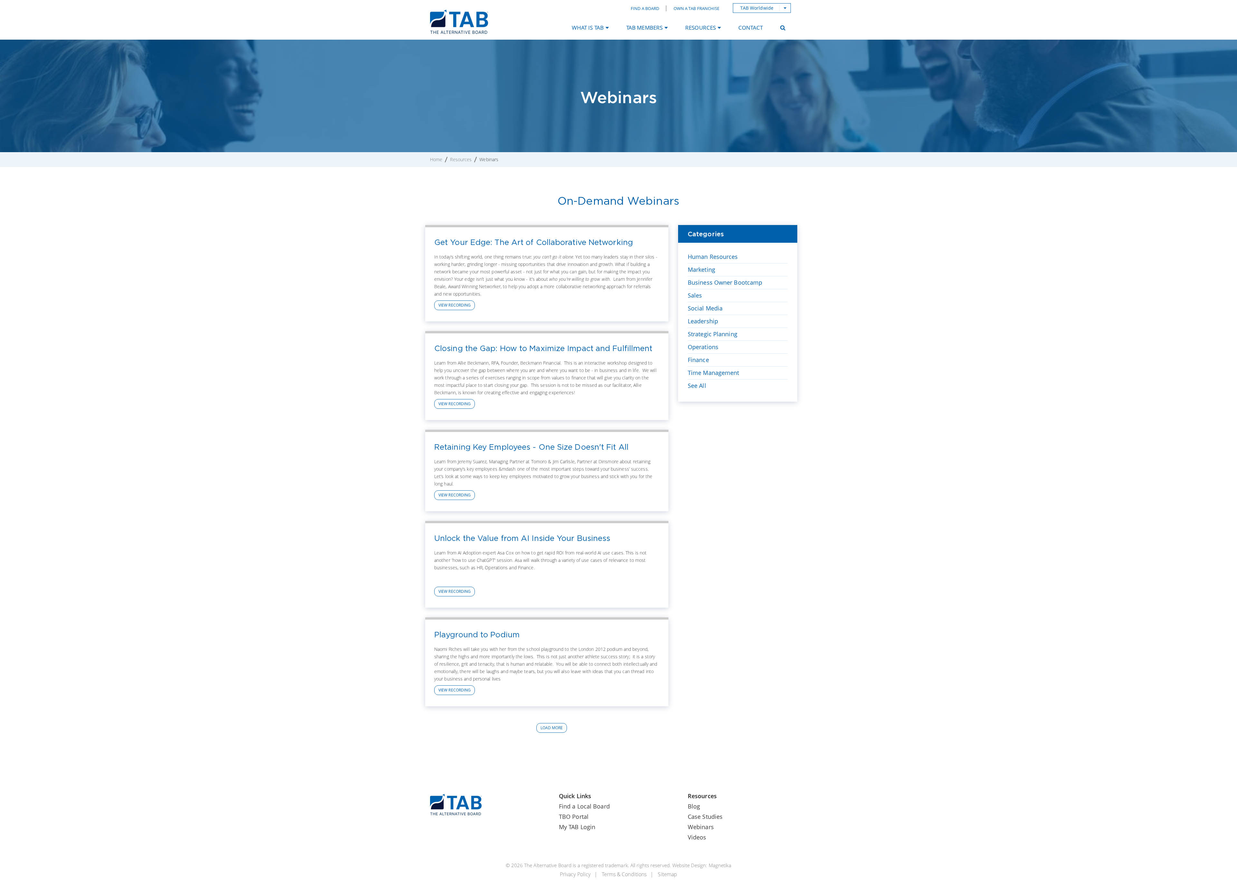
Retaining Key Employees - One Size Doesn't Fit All (531, 447)
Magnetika (720, 865)
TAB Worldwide (756, 8)
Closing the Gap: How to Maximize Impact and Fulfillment (543, 348)
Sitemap (667, 874)
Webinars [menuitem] (701, 827)
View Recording (454, 305)
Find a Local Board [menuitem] (584, 806)
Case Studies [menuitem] (705, 816)
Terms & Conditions (624, 874)
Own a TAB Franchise (697, 8)
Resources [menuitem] (700, 27)
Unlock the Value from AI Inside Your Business (522, 538)
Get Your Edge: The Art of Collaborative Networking (533, 242)
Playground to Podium (477, 634)
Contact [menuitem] (750, 27)
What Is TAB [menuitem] (588, 27)
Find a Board (645, 8)
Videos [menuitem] (697, 837)
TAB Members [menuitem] (644, 27)
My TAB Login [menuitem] (577, 827)
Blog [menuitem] (694, 806)
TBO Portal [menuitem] (574, 816)
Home (436, 159)
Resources (461, 159)
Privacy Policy (575, 874)
